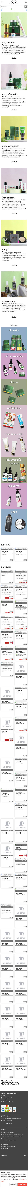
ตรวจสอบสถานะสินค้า (7, 1098)
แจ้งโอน (4, 1096)
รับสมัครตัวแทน (6, 1100)
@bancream (9, 1120)
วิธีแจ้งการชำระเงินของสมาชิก (10, 1084)
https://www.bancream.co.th (8, 1132)
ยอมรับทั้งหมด (22, 1184)
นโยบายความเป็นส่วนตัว (8, 1101)
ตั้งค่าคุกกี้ (12, 1184)
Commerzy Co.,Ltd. (11, 1146)
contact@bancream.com (11, 1140)
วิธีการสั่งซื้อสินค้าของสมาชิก (10, 1082)
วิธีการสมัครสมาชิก (7, 1081)
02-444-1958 (7, 1138)
